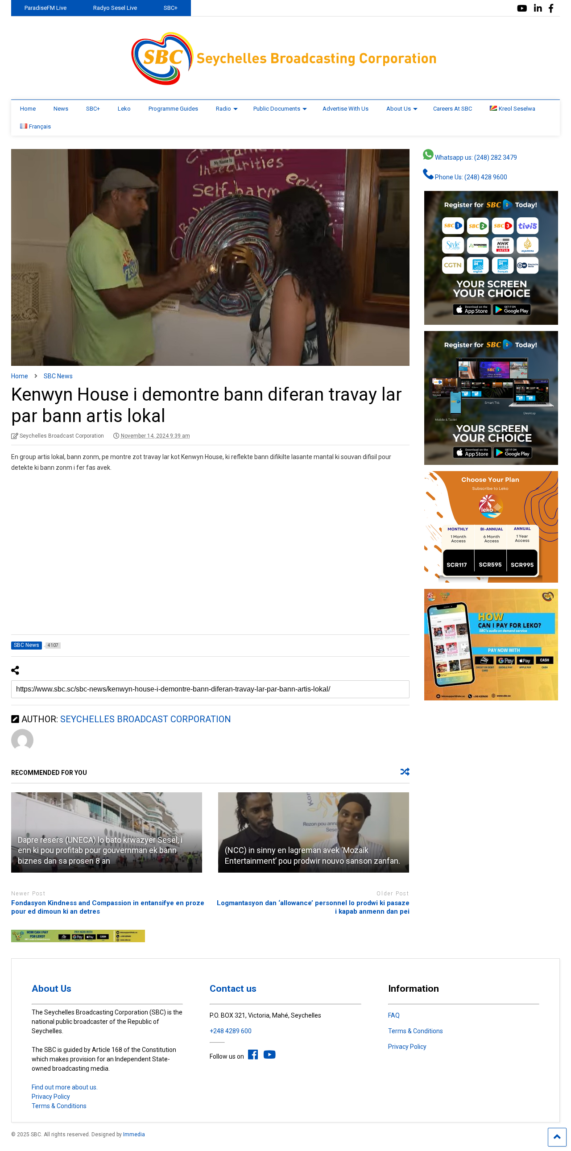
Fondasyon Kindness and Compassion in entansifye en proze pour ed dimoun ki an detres (107, 907)
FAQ (394, 1015)
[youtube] (522, 9)
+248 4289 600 (231, 1031)
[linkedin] (538, 9)
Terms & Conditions (59, 1106)
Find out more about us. (65, 1087)
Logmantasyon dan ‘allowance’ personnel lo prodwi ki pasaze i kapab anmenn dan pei (313, 907)
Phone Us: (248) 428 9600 (470, 177)
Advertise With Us (345, 108)
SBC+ (171, 7)
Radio (223, 108)
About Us (398, 108)
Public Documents (276, 108)
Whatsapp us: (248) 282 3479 (475, 157)
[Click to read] (313, 832)
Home (28, 108)
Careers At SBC (452, 108)
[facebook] (551, 9)
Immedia (134, 1134)
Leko (124, 108)
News (61, 108)
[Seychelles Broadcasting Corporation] (285, 84)
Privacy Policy (51, 1096)
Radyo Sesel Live (115, 7)
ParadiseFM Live (45, 7)
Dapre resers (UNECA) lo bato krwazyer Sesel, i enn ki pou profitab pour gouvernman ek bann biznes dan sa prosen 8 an (100, 850)
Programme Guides (173, 108)
